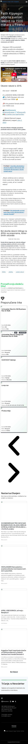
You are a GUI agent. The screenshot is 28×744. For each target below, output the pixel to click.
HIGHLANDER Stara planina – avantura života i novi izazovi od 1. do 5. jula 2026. (13, 569)
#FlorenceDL (21, 112)
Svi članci (14, 672)
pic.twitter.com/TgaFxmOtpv (14, 114)
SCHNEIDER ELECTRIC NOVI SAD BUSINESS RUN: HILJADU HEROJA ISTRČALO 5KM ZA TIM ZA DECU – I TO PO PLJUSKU (14, 526)
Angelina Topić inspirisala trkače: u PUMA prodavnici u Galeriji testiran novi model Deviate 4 (13, 652)
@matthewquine (10, 110)
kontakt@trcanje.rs (6, 716)
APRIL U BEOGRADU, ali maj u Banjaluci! (12, 611)
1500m (4, 272)
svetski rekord (20, 272)
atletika (11, 272)
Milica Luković (4, 539)
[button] (26, 1)
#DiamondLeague (9, 112)
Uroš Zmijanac (4, 623)
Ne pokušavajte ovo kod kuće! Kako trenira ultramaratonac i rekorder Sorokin (14, 212)
